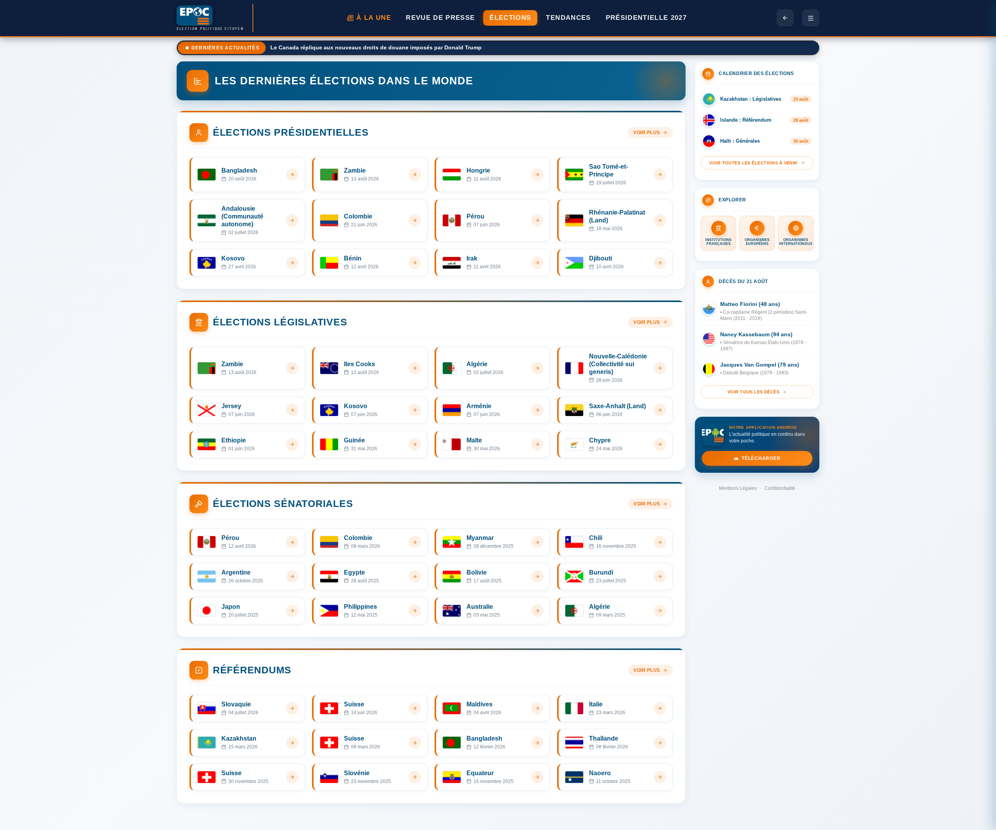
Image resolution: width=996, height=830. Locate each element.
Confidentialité (780, 488)
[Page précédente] (785, 17)
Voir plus (646, 132)
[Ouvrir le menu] (810, 17)
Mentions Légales (738, 488)
